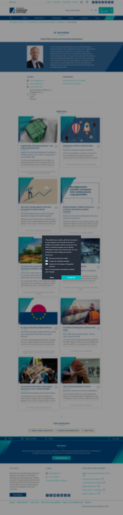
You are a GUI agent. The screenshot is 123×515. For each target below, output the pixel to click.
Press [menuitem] (97, 18)
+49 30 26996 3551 (36, 87)
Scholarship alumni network (92, 483)
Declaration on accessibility (51, 502)
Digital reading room (89, 486)
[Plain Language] (81, 2)
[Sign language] (87, 2)
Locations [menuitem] (84, 18)
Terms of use (34, 502)
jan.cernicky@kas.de (37, 80)
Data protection (22, 502)
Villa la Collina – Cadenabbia (92, 490)
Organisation (32, 22)
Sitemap (88, 502)
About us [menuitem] (110, 18)
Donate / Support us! (89, 494)
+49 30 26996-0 (53, 477)
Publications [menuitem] (56, 18)
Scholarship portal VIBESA (91, 479)
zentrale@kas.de (54, 473)
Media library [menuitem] (40, 18)
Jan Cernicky (72, 22)
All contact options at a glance (56, 480)
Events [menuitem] (71, 18)
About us (23, 22)
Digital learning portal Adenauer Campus (96, 473)
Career (49, 2)
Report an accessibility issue (72, 502)
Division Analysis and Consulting (74, 80)
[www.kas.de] (18, 10)
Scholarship (66, 2)
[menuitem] (12, 18)
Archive (75, 2)
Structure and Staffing (47, 22)
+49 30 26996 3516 (36, 84)
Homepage (13, 22)
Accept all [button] (71, 277)
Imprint (12, 502)
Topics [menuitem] (25, 18)
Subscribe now (61, 458)
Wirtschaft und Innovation (72, 84)
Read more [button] (49, 255)
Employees (57, 2)
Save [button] (52, 277)
